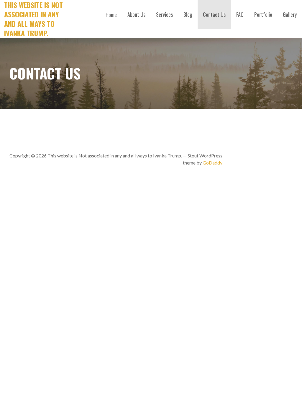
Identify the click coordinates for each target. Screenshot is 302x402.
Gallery (290, 14)
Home (111, 15)
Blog (187, 14)
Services (164, 14)
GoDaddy (212, 162)
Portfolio (263, 14)
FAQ (240, 14)
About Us (136, 14)
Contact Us (214, 14)
